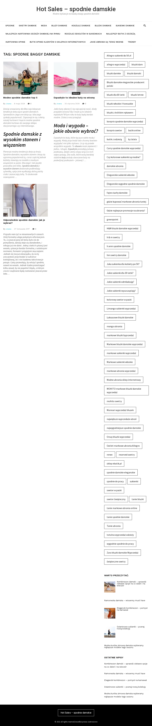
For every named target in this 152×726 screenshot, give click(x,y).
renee (110, 454)
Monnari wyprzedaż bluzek (120, 410)
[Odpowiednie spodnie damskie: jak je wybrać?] (25, 200)
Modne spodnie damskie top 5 (20, 97)
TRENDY (132, 42)
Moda (44, 25)
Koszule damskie (81, 25)
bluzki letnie (137, 94)
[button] (145, 25)
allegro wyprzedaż (116, 64)
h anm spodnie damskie (118, 246)
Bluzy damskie (59, 25)
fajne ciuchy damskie (117, 192)
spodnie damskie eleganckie (121, 472)
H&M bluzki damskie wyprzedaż (122, 228)
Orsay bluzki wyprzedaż (118, 436)
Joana (8, 104)
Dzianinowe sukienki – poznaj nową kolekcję (125, 687)
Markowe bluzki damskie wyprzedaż (125, 344)
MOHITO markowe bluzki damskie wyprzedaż (124, 390)
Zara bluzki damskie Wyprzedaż (122, 552)
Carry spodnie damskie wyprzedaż (124, 148)
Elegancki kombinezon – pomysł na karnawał (125, 680)
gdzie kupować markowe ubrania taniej (126, 201)
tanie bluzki (138, 499)
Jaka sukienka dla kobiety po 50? (123, 263)
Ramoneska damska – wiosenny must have (124, 673)
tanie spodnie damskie (118, 516)
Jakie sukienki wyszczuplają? (121, 290)
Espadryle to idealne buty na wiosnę (74, 97)
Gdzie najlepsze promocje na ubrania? (126, 210)
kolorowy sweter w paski (119, 299)
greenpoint (112, 219)
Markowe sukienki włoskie (120, 361)
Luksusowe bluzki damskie (120, 317)
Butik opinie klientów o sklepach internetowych (58, 42)
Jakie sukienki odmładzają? (120, 281)
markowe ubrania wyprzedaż (121, 370)
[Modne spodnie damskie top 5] (25, 78)
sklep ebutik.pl (114, 463)
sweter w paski (114, 490)
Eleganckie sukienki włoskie (121, 174)
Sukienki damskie (125, 25)
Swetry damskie (28, 25)
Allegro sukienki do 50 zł (119, 55)
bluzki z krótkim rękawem (120, 112)
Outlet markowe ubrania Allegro (123, 445)
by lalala (132, 139)
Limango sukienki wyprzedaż (121, 308)
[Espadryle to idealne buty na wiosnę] (76, 78)
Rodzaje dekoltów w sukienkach (83, 34)
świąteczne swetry (116, 561)
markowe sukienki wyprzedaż (121, 353)
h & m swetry (113, 237)
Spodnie (9, 25)
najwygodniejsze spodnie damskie (124, 427)
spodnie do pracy (115, 481)
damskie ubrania (115, 166)
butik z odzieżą (114, 139)
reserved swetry (127, 454)
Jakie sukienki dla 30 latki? (120, 272)
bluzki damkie (114, 73)
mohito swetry (114, 401)
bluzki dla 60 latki (116, 94)
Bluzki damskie (103, 25)
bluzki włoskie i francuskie (120, 103)
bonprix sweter (114, 130)
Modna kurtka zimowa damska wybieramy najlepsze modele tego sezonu (124, 695)
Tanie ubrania (114, 525)
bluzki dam (137, 64)
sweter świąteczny (116, 499)
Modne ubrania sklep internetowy (124, 379)
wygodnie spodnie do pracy (120, 543)
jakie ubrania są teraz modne (106, 42)
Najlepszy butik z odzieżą (120, 34)
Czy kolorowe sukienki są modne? (123, 157)
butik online (134, 130)
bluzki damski (134, 73)
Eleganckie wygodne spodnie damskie (126, 183)
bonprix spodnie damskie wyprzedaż (125, 121)
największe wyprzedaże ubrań (122, 418)
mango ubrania (114, 326)
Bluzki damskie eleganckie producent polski (125, 84)
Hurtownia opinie (15, 42)
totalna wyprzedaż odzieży (120, 534)
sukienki (134, 481)
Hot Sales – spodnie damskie (76, 9)
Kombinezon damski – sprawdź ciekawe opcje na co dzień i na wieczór (125, 665)
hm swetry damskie (116, 255)
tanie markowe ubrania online (122, 508)
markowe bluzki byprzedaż (120, 335)
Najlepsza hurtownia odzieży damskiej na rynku (32, 34)
